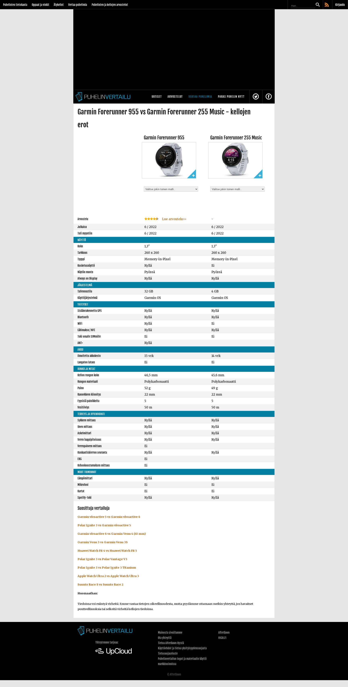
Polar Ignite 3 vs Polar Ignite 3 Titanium (107, 567)
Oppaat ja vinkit (40, 4)
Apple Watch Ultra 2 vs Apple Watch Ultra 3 (108, 576)
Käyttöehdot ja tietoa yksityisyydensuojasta (182, 648)
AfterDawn (224, 632)
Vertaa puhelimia (77, 4)
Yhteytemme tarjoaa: (106, 642)
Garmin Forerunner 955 (164, 137)
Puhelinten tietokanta (15, 4)
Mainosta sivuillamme (170, 632)
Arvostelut (175, 96)
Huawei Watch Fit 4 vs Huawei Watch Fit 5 (107, 550)
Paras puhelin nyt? (231, 96)
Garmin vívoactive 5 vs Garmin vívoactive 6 (109, 517)
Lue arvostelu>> (173, 219)
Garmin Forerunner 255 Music (236, 137)
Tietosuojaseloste (168, 653)
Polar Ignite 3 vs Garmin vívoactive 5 (104, 525)
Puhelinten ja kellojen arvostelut (110, 4)
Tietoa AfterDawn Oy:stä (171, 643)
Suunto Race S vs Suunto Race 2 (100, 584)
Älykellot (59, 4)
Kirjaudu (340, 4)
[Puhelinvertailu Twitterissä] (256, 97)
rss (327, 5)
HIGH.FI (222, 637)
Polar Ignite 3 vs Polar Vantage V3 (102, 559)
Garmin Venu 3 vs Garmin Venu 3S (103, 542)
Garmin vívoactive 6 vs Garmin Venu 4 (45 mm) (112, 534)
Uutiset (157, 96)
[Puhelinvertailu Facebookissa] (269, 97)
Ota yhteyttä (164, 637)
